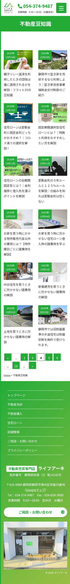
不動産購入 (14, 413)
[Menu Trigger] (61, 8)
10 (16, 366)
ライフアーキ (60, 572)
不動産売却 (14, 404)
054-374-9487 (37, 6)
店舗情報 (13, 432)
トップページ (16, 395)
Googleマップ (35, 490)
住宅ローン (14, 422)
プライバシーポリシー (22, 450)
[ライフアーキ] (8, 12)
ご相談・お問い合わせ (22, 441)
